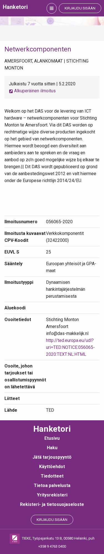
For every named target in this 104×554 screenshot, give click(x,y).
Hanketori (15, 7)
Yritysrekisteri (52, 495)
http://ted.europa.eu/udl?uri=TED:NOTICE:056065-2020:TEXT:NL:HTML (70, 347)
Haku (52, 447)
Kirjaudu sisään (80, 8)
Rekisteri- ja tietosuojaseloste (52, 504)
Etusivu (52, 438)
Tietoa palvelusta (52, 485)
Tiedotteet (52, 476)
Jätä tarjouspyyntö (52, 457)
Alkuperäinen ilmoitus (34, 90)
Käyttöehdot (52, 466)
